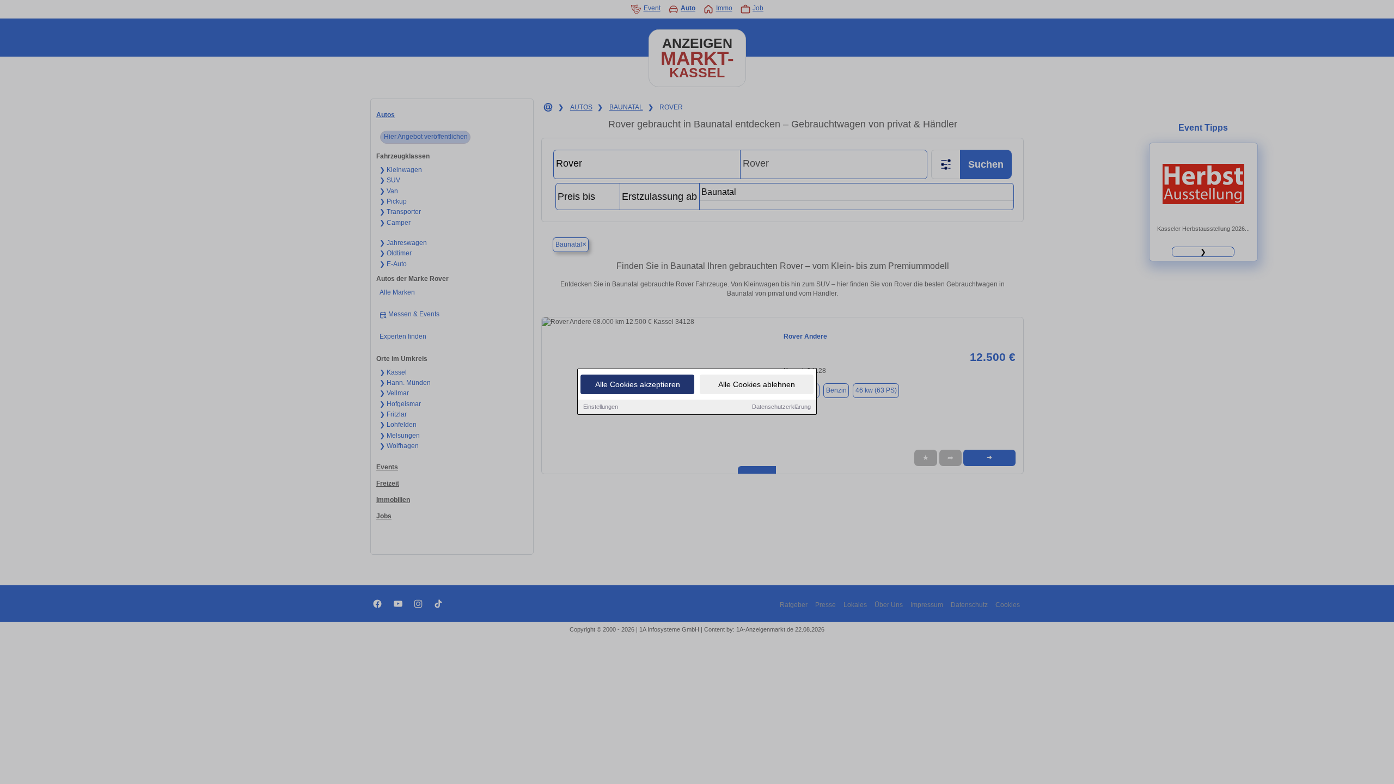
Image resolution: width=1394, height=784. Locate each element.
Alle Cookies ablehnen (756, 384)
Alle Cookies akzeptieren (637, 384)
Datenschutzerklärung (781, 406)
